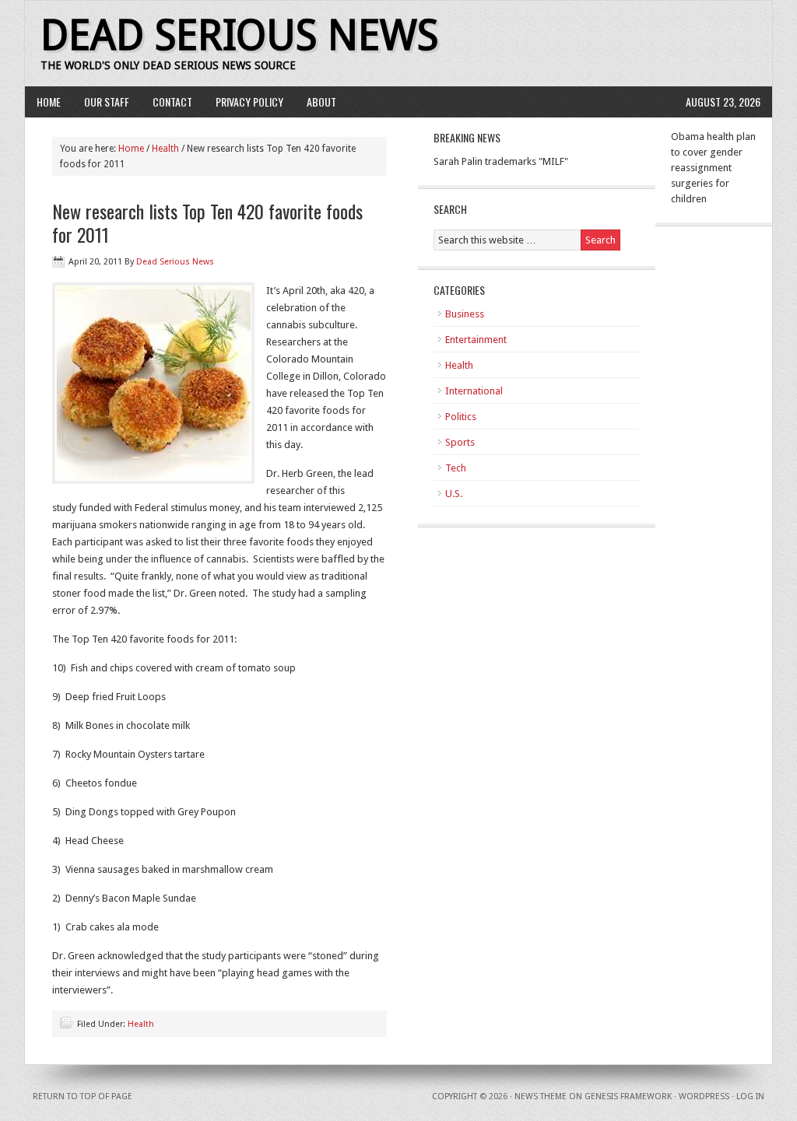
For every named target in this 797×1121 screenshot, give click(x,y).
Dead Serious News (239, 35)
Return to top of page (82, 1096)
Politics (460, 416)
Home (49, 101)
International (474, 391)
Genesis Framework (628, 1096)
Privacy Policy (249, 101)
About (321, 101)
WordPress (704, 1096)
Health (165, 148)
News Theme (540, 1096)
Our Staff (106, 101)
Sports (460, 442)
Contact (172, 101)
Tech (455, 468)
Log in (750, 1096)
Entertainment (476, 339)
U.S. (453, 493)
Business (464, 314)
